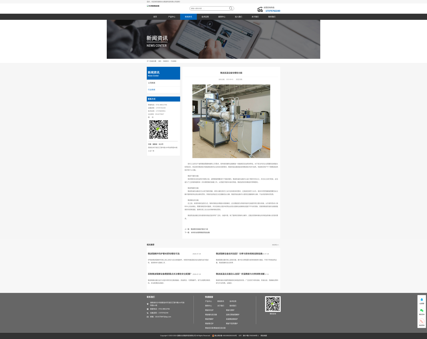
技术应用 (205, 17)
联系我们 (271, 17)
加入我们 (238, 17)
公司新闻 (151, 83)
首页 (155, 17)
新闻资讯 (188, 17)
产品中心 (171, 17)
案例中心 (221, 17)
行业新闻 (173, 61)
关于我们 (255, 17)
